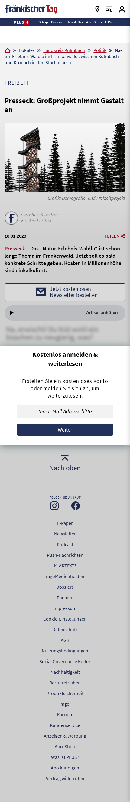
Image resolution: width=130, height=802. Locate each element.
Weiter (65, 429)
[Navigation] (97, 9)
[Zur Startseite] (8, 51)
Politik (99, 50)
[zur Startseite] (31, 8)
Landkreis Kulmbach (64, 50)
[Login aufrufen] (122, 9)
